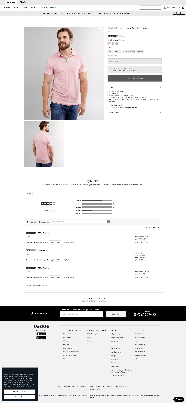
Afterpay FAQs (116, 366)
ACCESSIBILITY (107, 386)
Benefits (90, 341)
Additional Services (69, 355)
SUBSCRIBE (116, 314)
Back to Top (46, 285)
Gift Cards (66, 344)
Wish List (66, 341)
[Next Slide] (183, 13)
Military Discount (68, 359)
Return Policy (115, 348)
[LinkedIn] (150, 314)
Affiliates (138, 359)
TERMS (58, 386)
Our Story (138, 334)
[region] (20, 384)
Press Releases (140, 352)
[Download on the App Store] (41, 334)
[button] (7, 8)
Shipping (114, 356)
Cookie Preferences (122, 386)
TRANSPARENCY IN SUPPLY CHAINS (88, 386)
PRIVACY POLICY (69, 386)
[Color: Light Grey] (117, 43)
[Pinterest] (139, 314)
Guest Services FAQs (118, 338)
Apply (89, 337)
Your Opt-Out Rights (118, 376)
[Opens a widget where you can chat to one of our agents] (178, 399)
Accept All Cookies (19, 391)
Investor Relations (141, 355)
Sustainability (139, 348)
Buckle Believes (140, 344)
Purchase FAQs (116, 352)
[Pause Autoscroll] (179, 13)
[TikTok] (143, 314)
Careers (137, 341)
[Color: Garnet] (109, 43)
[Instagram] (147, 314)
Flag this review (68, 242)
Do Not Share (20, 397)
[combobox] (148, 8)
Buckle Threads (140, 337)
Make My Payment (93, 334)
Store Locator (115, 363)
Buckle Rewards (68, 337)
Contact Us (114, 341)
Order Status (115, 345)
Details (111, 87)
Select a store (127, 68)
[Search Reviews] (108, 221)
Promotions (115, 359)
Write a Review (48, 211)
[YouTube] (154, 314)
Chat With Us (116, 334)
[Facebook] (135, 314)
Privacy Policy (17, 386)
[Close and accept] (35, 371)
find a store (40, 313)
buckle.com (29, 374)
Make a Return (68, 348)
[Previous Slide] (175, 13)
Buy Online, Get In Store (71, 352)
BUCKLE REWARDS (48, 7)
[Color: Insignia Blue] (113, 43)
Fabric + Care (113, 113)
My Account (67, 334)
